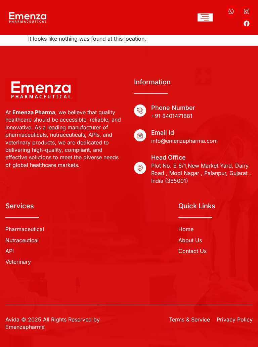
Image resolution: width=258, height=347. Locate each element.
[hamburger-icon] (205, 17)
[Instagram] (247, 11)
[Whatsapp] (231, 11)
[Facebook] (247, 23)
